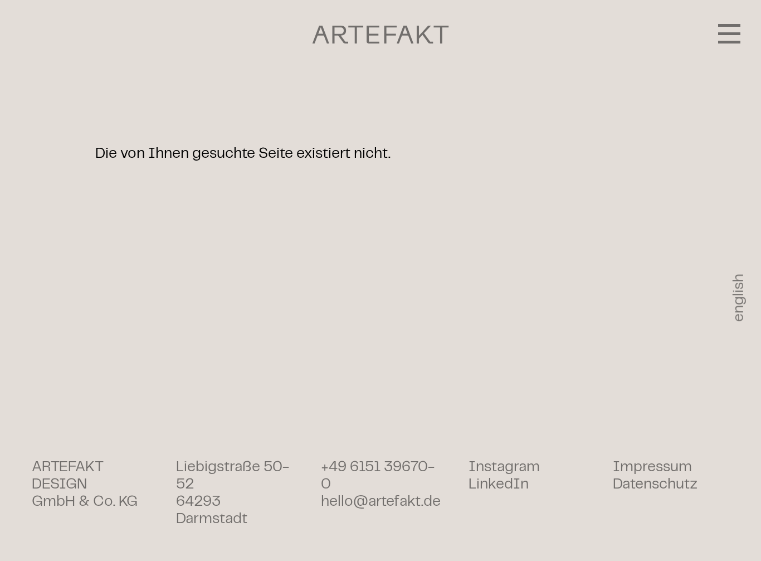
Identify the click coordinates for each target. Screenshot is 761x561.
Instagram (504, 467)
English (739, 298)
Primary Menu (729, 33)
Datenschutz (655, 484)
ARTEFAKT (380, 34)
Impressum (652, 467)
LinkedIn (499, 484)
